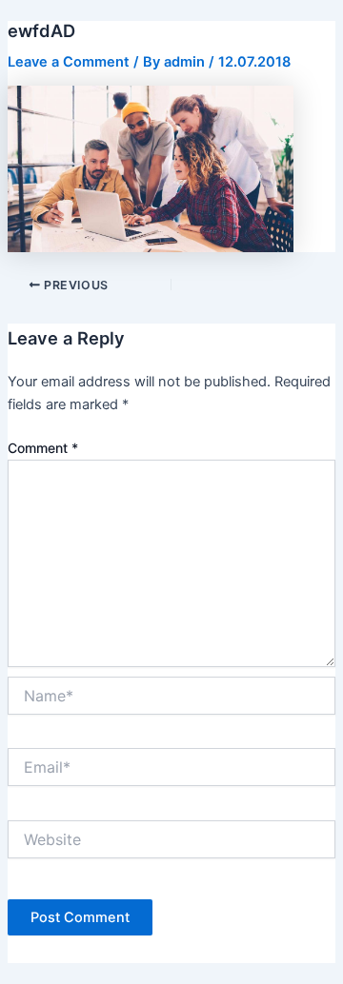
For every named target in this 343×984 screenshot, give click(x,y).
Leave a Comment (69, 61)
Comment (43, 448)
